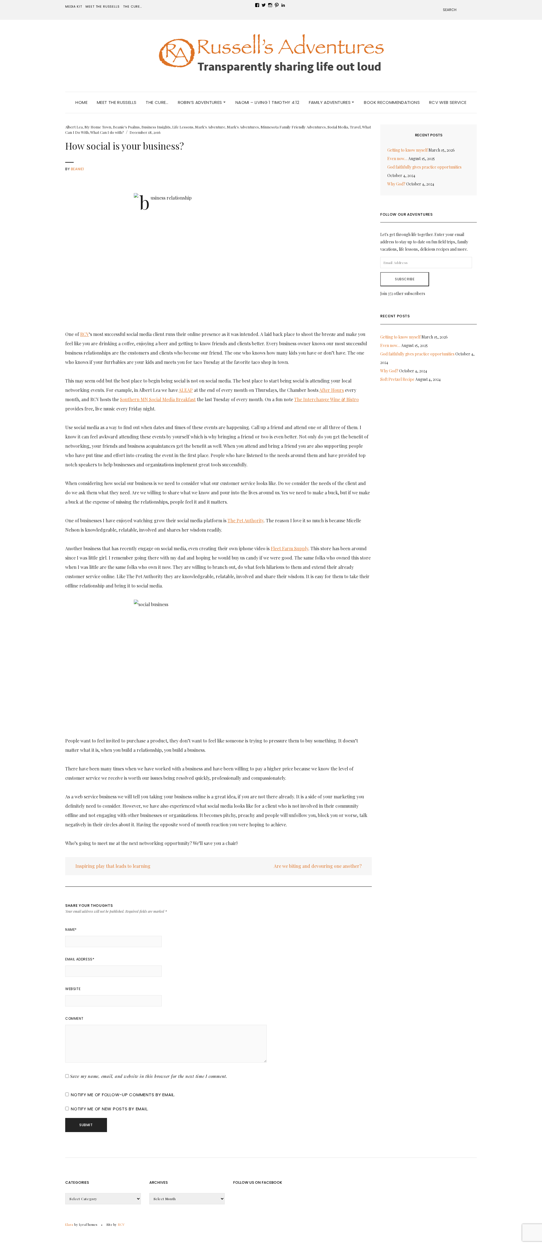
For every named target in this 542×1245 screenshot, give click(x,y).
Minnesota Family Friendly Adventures (293, 126)
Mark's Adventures (243, 126)
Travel (355, 126)
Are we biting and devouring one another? (318, 866)
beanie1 (77, 169)
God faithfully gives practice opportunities (424, 167)
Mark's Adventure (210, 126)
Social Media (337, 126)
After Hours (331, 390)
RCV (84, 334)
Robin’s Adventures (200, 102)
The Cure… (132, 6)
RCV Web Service (448, 102)
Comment (74, 1018)
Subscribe (404, 279)
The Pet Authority (246, 520)
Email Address (79, 959)
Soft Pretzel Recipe (397, 379)
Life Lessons (182, 126)
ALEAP (186, 390)
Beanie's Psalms (126, 126)
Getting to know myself (407, 150)
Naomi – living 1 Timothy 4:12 (267, 102)
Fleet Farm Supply (289, 548)
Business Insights (156, 126)
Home (81, 102)
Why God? (396, 184)
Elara (69, 1224)
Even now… (397, 158)
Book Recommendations (392, 102)
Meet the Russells (102, 6)
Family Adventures (330, 102)
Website (72, 988)
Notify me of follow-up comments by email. (123, 1095)
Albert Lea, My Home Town (88, 126)
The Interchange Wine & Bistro (326, 399)
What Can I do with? (107, 132)
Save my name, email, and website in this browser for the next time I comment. (149, 1076)
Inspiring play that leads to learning (112, 866)
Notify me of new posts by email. (109, 1109)
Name (71, 929)
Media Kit (73, 6)
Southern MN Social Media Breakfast (158, 399)
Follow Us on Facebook (257, 1182)
